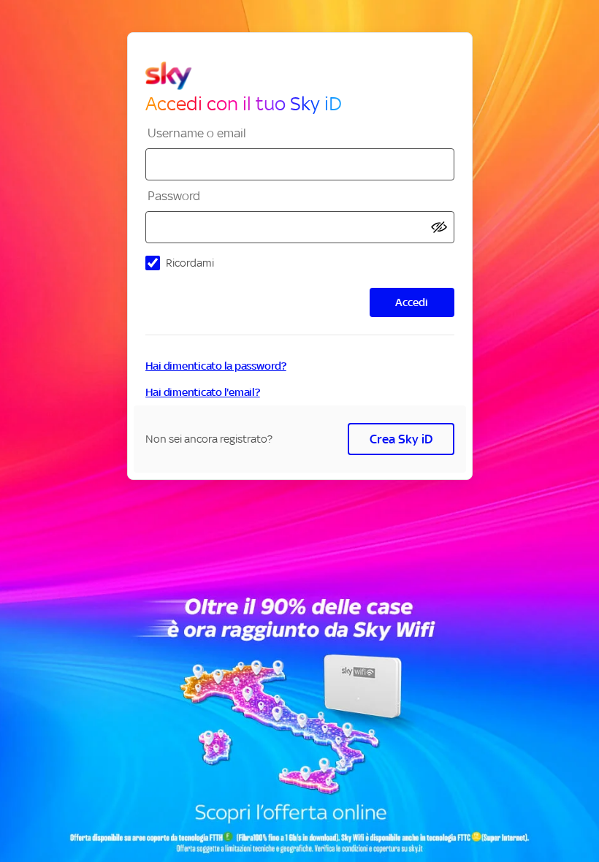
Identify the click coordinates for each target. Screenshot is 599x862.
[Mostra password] (439, 227)
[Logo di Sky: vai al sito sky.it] (305, 76)
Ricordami (190, 262)
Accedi (411, 302)
